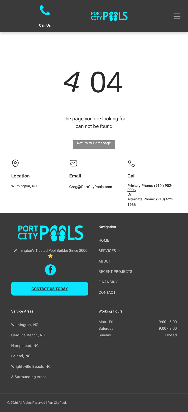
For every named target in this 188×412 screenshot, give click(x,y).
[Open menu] (177, 16)
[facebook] (50, 270)
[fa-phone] (45, 16)
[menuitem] (138, 240)
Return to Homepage (94, 143)
